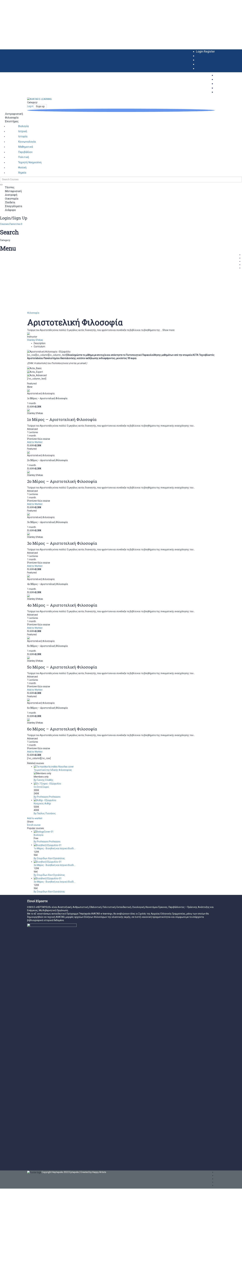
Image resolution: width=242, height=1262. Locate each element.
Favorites (15, 224)
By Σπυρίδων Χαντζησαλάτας (49, 858)
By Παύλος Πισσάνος (45, 813)
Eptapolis (74, 1172)
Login (200, 51)
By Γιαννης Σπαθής (43, 780)
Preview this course (38, 438)
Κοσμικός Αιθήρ (42, 803)
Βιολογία (38, 835)
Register (209, 51)
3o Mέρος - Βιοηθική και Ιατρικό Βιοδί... (54, 881)
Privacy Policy (70, 1223)
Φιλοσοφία (33, 312)
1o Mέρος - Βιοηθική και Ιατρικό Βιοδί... (54, 848)
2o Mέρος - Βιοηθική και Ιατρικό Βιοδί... (54, 865)
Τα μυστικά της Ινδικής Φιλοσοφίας (53, 770)
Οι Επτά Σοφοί (41, 787)
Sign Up (17, 1257)
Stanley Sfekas (35, 340)
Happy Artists (99, 1172)
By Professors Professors (47, 796)
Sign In (25, 1257)
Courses (4, 224)
